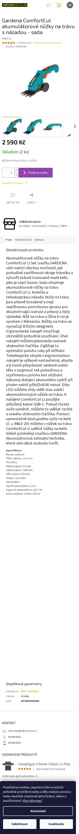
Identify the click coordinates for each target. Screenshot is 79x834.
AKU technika (29, 691)
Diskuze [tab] (39, 240)
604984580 (14, 737)
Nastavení (38, 811)
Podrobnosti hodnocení (47, 43)
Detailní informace (13, 183)
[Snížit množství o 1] (16, 175)
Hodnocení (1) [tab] (23, 240)
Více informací (32, 800)
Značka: (16, 47)
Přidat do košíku (38, 172)
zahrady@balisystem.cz (22, 731)
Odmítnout (20, 824)
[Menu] (70, 5)
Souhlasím (56, 824)
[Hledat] (49, 5)
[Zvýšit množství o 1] (16, 170)
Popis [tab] (8, 240)
